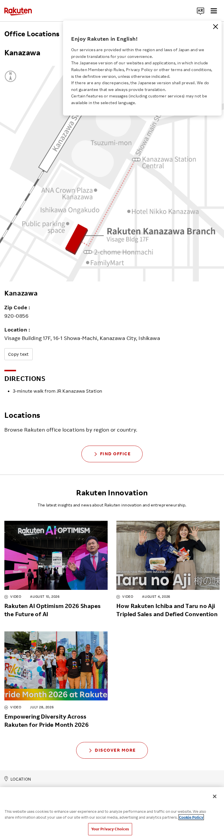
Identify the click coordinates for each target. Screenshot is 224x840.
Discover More (115, 750)
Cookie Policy (191, 817)
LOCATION (20, 779)
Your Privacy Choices (110, 829)
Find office (115, 453)
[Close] (215, 26)
